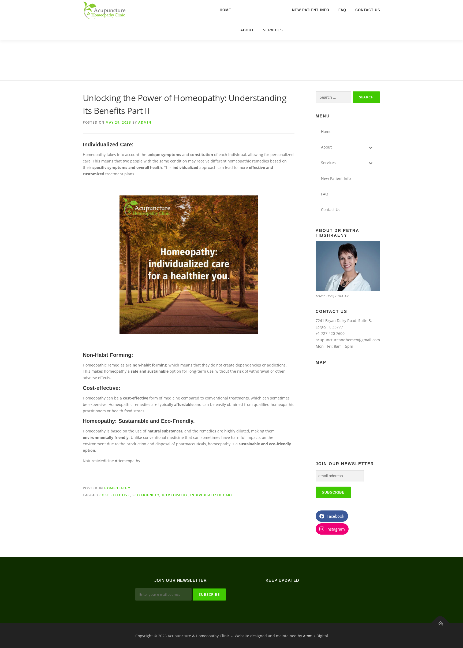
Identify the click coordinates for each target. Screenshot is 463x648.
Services (273, 30)
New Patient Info (310, 10)
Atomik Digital (315, 635)
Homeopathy (117, 488)
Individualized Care (211, 495)
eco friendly (145, 495)
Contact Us (367, 10)
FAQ (342, 10)
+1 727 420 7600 (330, 333)
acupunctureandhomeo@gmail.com (348, 339)
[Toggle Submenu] (370, 147)
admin (144, 122)
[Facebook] (276, 595)
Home (225, 10)
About (247, 30)
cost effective (114, 495)
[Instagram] (289, 595)
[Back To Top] (440, 623)
